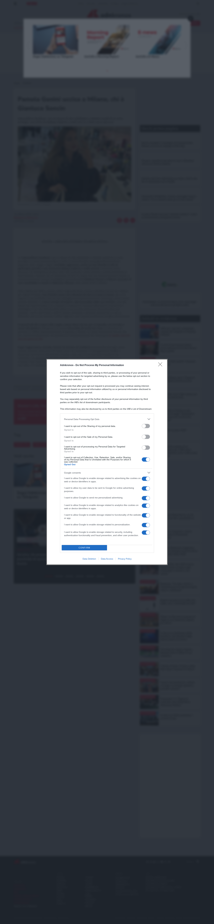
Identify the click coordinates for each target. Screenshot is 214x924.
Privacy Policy (125, 559)
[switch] (146, 426)
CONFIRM (84, 548)
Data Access (107, 559)
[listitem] (107, 419)
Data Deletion (89, 559)
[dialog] (107, 462)
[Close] (161, 365)
